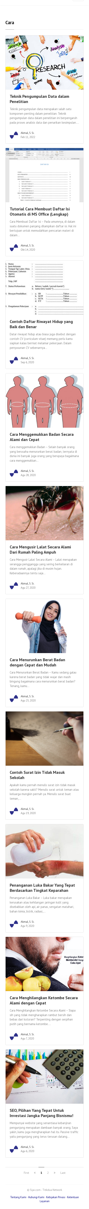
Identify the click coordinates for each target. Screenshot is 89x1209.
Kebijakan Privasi (56, 1197)
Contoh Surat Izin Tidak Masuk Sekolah (37, 775)
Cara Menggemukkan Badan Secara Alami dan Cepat (42, 437)
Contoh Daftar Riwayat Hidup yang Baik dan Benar (41, 324)
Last (62, 1173)
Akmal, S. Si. (27, 133)
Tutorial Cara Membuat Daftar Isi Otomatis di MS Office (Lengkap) (40, 211)
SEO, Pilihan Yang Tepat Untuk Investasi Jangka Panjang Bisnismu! (41, 1113)
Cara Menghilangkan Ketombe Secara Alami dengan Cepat (44, 1000)
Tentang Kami (18, 1197)
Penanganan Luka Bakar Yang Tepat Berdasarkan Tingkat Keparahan (42, 887)
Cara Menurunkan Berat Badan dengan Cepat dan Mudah (37, 662)
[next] (54, 1173)
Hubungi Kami (36, 1197)
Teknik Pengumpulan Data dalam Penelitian (39, 99)
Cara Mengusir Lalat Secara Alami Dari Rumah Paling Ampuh (40, 549)
